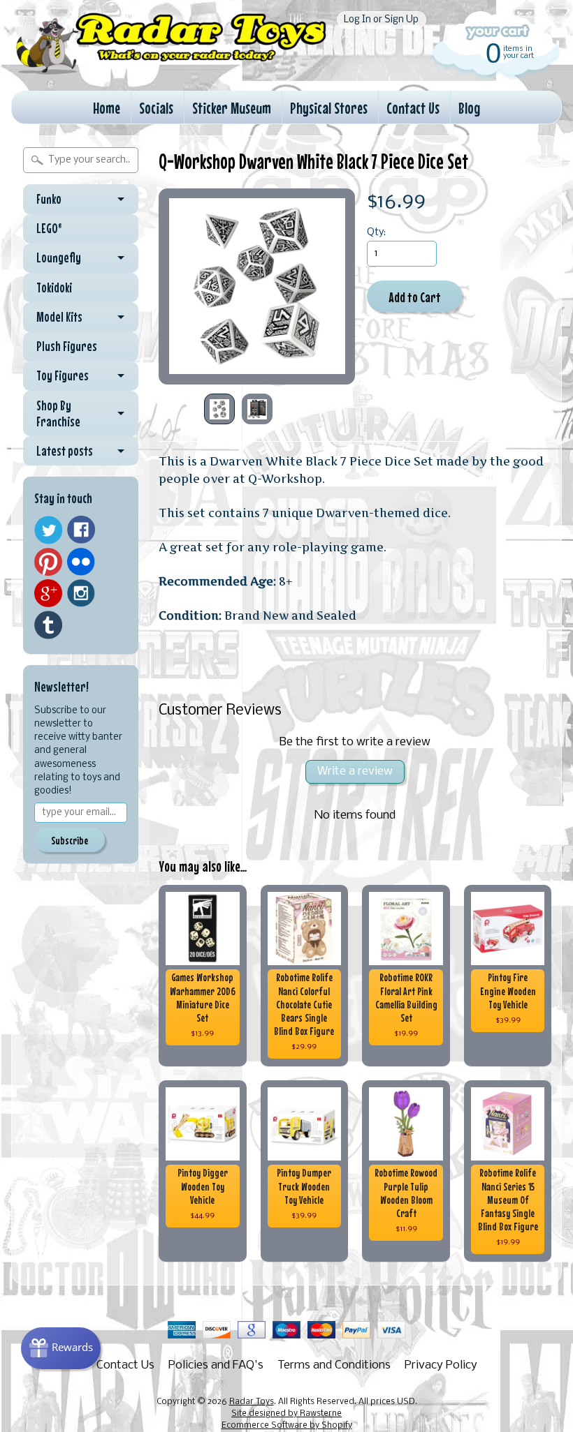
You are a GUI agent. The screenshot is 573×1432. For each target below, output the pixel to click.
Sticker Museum (231, 107)
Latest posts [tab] (64, 450)
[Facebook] (81, 530)
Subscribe (69, 840)
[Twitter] (48, 530)
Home (106, 107)
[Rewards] (61, 1348)
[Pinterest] (48, 562)
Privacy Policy (441, 1365)
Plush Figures (66, 346)
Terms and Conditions (334, 1365)
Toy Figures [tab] (62, 375)
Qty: (376, 233)
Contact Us (413, 107)
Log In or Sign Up (381, 20)
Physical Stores (329, 107)
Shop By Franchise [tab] (58, 413)
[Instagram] (81, 593)
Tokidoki (54, 287)
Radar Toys (251, 1402)
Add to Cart (415, 297)
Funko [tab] (48, 199)
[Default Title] (257, 286)
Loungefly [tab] (58, 257)
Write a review (355, 771)
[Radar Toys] (171, 70)
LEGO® (49, 228)
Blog (469, 107)
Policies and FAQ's (215, 1365)
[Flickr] (81, 562)
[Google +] (48, 593)
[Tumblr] (48, 625)
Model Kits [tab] (59, 317)
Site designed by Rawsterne (286, 1414)
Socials (156, 107)
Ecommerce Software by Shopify (287, 1426)
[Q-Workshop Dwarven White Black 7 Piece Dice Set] (219, 409)
